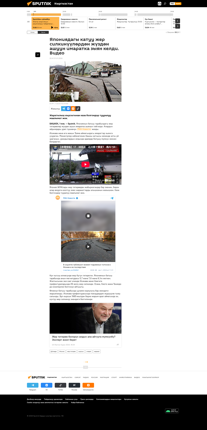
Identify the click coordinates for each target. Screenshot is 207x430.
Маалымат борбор (150, 377)
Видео (137, 377)
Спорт (114, 377)
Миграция (104, 377)
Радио (86, 377)
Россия (94, 377)
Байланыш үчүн (71, 399)
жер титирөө (71, 351)
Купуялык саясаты (131, 399)
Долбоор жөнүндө (34, 399)
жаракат (96, 351)
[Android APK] (172, 411)
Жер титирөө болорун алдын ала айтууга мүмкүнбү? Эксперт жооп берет (83, 338)
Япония (61, 351)
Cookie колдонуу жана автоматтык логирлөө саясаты (47, 402)
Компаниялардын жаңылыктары (108, 399)
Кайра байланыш (77, 402)
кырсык (81, 351)
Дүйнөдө (54, 351)
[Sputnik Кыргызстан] (40, 7)
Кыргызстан (67, 377)
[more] (117, 344)
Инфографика (125, 377)
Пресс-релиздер (86, 399)
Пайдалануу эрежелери (53, 399)
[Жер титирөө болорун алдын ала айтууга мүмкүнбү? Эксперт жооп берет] (85, 318)
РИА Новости (84, 129)
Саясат (78, 377)
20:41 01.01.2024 (56, 58)
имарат (88, 351)
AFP (52, 104)
